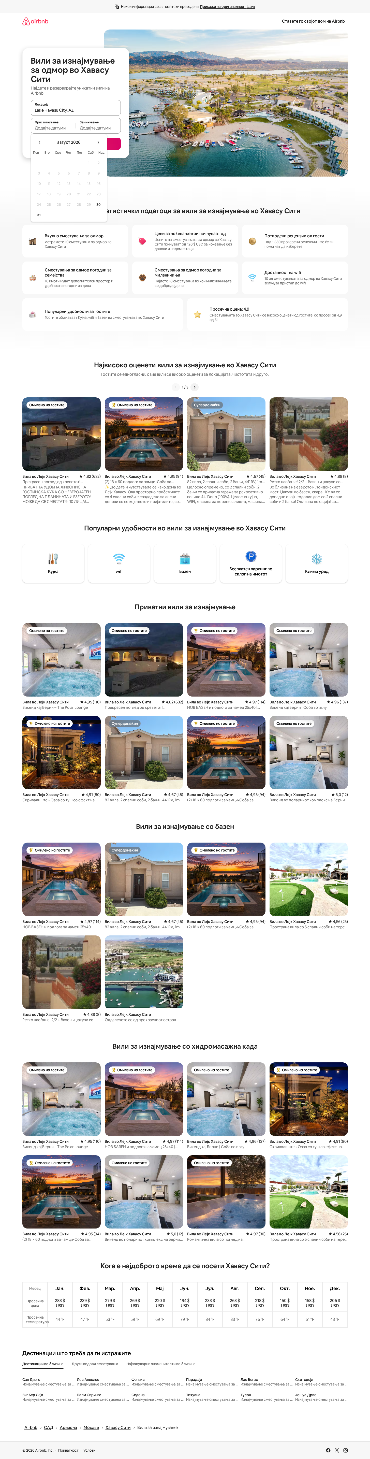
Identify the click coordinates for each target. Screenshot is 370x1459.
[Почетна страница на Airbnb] (35, 21)
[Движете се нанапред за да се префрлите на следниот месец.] (98, 142)
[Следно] (194, 387)
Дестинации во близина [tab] (43, 1364)
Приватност (68, 1450)
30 (98, 204)
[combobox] (76, 110)
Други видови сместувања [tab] (95, 1364)
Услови (89, 1450)
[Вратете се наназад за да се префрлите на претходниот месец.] (39, 142)
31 (39, 215)
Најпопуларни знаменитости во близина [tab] (161, 1364)
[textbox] (53, 128)
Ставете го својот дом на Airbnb (313, 21)
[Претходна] (176, 387)
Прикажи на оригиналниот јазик (227, 6)
